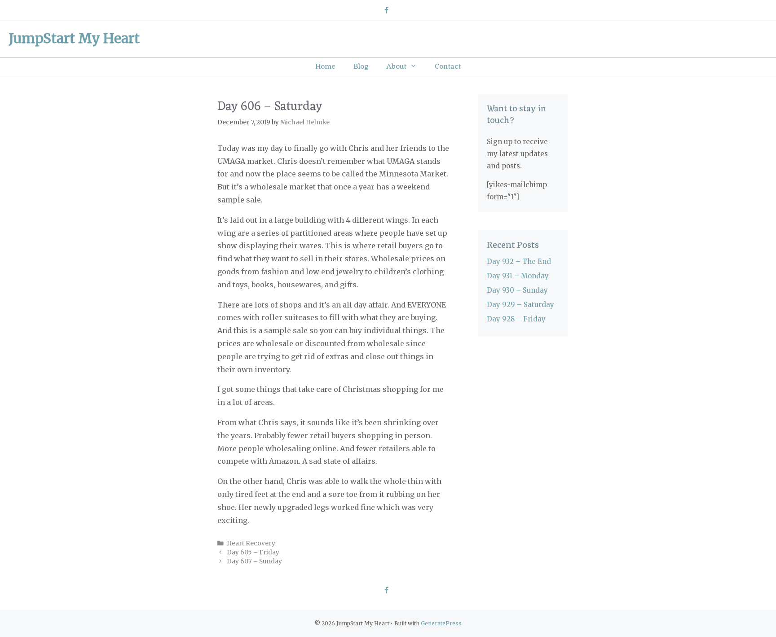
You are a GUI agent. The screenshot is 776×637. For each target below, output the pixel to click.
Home (325, 67)
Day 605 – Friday (253, 552)
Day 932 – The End (519, 261)
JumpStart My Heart (74, 38)
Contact (448, 67)
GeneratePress (441, 623)
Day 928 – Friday (516, 319)
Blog (360, 67)
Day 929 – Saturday (520, 304)
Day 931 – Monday (518, 276)
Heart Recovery (251, 543)
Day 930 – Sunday (517, 290)
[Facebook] (386, 10)
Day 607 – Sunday (254, 561)
